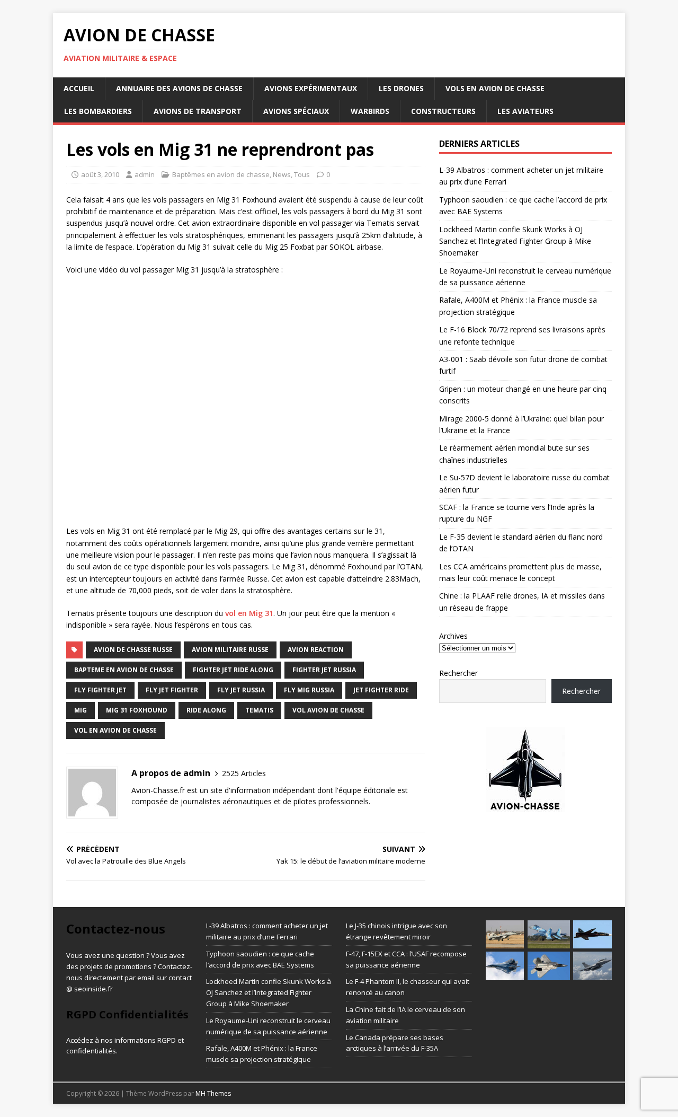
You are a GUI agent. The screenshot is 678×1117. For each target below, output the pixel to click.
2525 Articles (244, 773)
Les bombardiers (98, 111)
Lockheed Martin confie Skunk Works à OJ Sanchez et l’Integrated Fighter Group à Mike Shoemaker (515, 241)
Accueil (79, 88)
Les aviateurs (525, 111)
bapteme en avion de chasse (124, 669)
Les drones (401, 88)
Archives (453, 636)
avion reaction (316, 649)
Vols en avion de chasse (495, 88)
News (282, 174)
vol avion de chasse (328, 710)
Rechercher (458, 673)
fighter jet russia (324, 669)
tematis (259, 710)
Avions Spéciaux (296, 111)
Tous (302, 174)
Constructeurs (443, 111)
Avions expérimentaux (310, 88)
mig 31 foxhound (136, 710)
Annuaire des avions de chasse (179, 88)
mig (80, 710)
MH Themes (213, 1093)
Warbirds (370, 111)
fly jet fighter (172, 689)
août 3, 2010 (100, 174)
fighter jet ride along (233, 669)
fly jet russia (241, 689)
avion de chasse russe (133, 649)
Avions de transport (198, 111)
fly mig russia (309, 689)
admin (145, 174)
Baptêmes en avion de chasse (221, 174)
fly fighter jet (100, 689)
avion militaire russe (230, 649)
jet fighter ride (381, 689)
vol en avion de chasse (115, 730)
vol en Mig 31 (249, 613)
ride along (206, 710)
